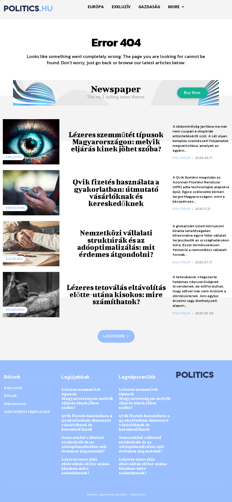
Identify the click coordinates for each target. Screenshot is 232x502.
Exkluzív (13, 157)
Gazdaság (14, 259)
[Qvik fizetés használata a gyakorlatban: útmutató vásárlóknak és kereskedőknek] (31, 192)
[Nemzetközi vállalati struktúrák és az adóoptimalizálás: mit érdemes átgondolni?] (31, 243)
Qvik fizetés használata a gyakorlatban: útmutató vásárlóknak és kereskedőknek (116, 192)
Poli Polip (181, 157)
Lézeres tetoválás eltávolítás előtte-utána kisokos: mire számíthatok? (116, 294)
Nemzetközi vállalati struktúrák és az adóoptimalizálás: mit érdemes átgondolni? (116, 243)
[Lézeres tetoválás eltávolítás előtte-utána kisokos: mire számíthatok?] (31, 294)
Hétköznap (15, 310)
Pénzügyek (15, 208)
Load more (114, 336)
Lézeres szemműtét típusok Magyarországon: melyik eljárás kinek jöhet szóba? (116, 141)
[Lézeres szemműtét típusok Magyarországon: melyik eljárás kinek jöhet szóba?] (31, 141)
